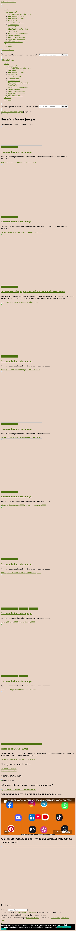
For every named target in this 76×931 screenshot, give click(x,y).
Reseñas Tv (12, 31)
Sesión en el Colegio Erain (14, 748)
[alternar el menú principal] (1, 4)
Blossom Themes (32, 918)
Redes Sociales (14, 35)
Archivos (4, 910)
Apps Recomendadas (16, 40)
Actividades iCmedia (16, 16)
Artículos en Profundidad (18, 33)
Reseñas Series (14, 27)
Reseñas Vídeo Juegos (16, 37)
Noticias (7, 44)
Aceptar (60, 927)
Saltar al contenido (8, 2)
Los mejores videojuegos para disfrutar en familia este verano (33, 291)
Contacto (8, 46)
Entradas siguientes (8, 771)
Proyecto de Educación (13, 42)
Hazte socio (12, 20)
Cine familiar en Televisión (18, 29)
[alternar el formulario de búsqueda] (1, 52)
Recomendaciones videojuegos (16, 151)
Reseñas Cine (13, 25)
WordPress (55, 918)
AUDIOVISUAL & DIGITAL (14, 23)
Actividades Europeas (16, 18)
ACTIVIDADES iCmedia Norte (19, 14)
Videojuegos (23, 609)
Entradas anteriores (8, 769)
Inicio (6, 10)
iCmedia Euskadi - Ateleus (25, 912)
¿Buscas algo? (6, 55)
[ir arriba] (1, 923)
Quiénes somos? (10, 12)
